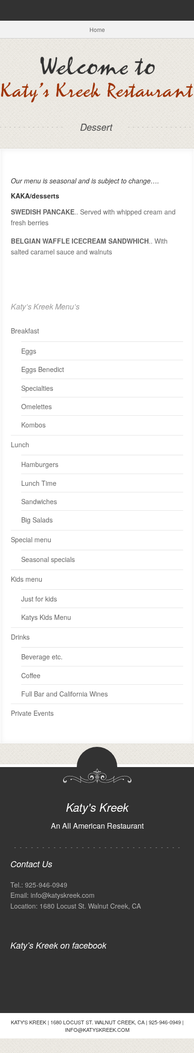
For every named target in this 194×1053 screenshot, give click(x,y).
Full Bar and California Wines (64, 693)
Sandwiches (39, 501)
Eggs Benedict (42, 369)
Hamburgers (39, 464)
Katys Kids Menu (46, 617)
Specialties (37, 388)
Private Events (32, 713)
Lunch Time (39, 483)
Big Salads (37, 519)
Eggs (28, 351)
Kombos (33, 424)
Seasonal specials (48, 559)
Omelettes (36, 406)
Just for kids (39, 598)
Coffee (30, 675)
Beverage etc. (42, 656)
